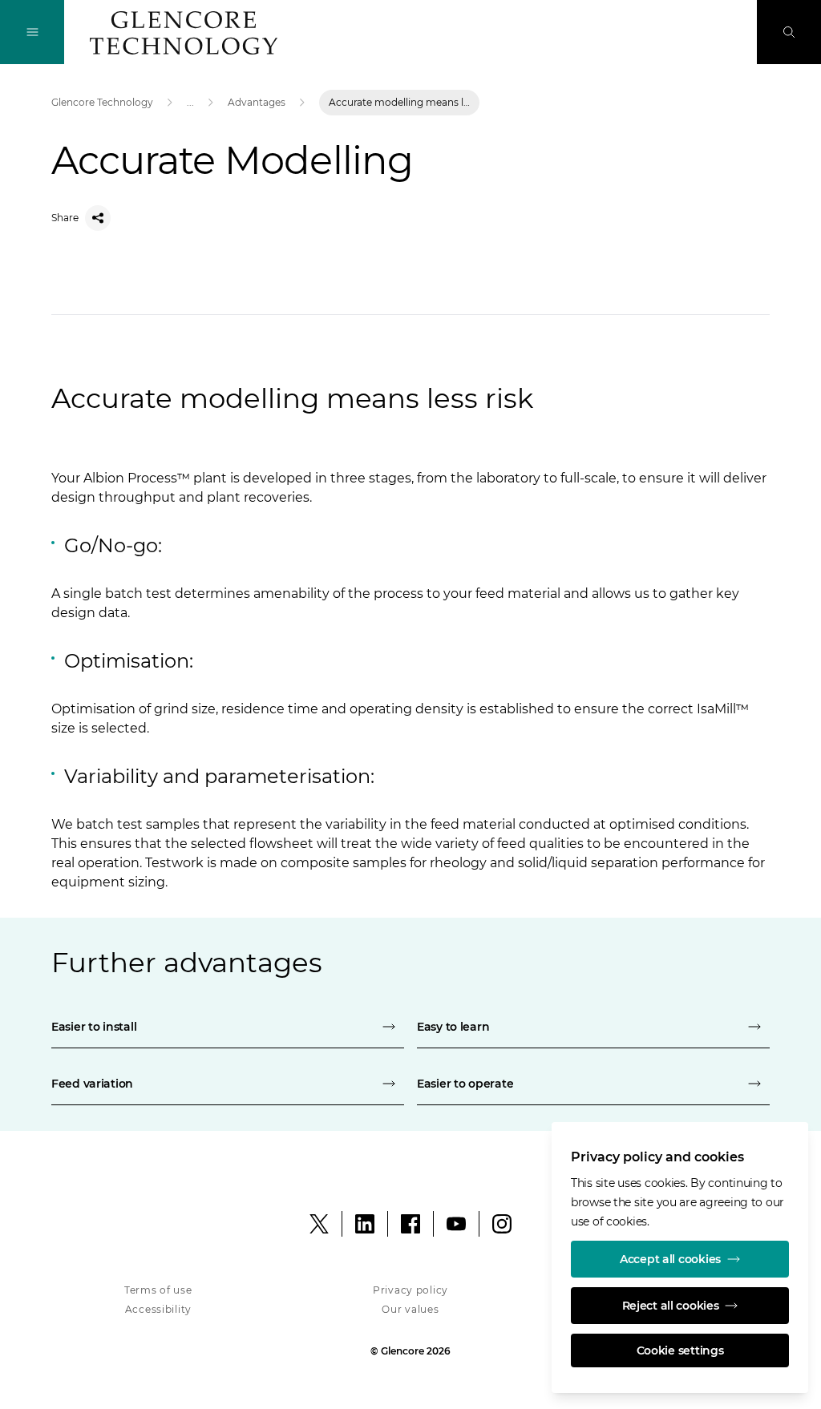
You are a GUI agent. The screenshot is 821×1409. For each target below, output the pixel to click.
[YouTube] (456, 1224)
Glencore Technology (102, 102)
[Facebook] (410, 1224)
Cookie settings (680, 1350)
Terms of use (158, 1290)
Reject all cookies (670, 1305)
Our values (410, 1309)
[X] (319, 1224)
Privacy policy (410, 1290)
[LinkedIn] (365, 1224)
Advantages (256, 102)
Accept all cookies (670, 1259)
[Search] (789, 32)
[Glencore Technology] (183, 33)
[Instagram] (502, 1224)
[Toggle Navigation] (32, 32)
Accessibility (158, 1309)
